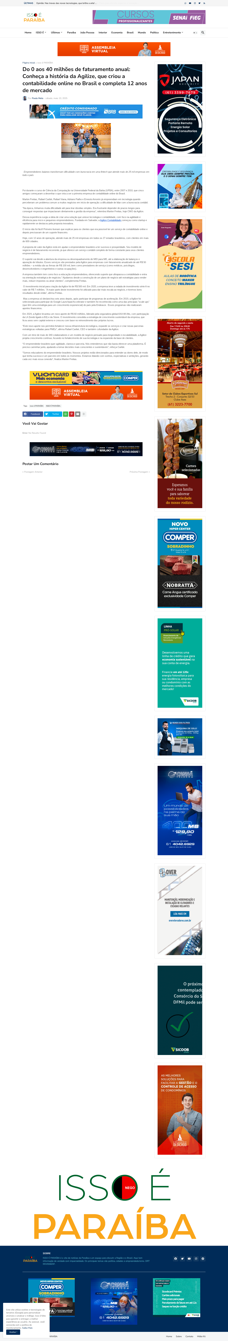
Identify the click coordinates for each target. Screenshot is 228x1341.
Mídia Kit (201, 1336)
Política (154, 32)
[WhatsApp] (65, 414)
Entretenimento (172, 32)
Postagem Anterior (33, 471)
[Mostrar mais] (83, 414)
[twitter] (199, 3)
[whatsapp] (185, 3)
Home (28, 32)
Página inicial (28, 63)
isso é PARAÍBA (45, 63)
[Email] (77, 414)
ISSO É (40, 32)
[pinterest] (203, 1258)
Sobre (179, 1336)
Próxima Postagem (139, 471)
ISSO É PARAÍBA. (53, 406)
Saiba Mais (27, 1327)
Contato (189, 1336)
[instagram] (195, 3)
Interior (103, 32)
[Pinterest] (71, 414)
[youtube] (190, 3)
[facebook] (175, 1258)
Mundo (142, 32)
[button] (195, 32)
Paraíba (71, 32)
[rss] (204, 3)
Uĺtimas (55, 32)
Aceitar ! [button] (13, 1332)
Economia (117, 32)
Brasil (130, 32)
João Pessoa (87, 32)
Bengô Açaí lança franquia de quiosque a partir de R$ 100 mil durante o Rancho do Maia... (79, 3)
